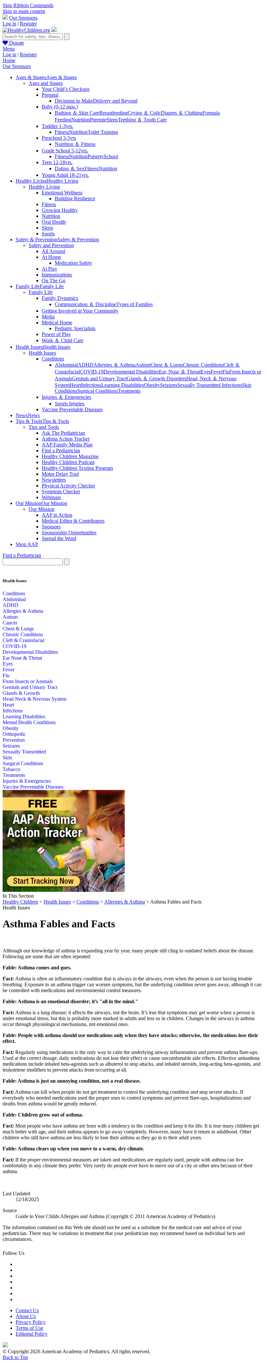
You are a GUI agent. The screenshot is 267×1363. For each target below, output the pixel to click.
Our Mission (41, 509)
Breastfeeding (113, 113)
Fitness (62, 132)
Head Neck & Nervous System (34, 699)
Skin (7, 757)
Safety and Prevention (51, 245)
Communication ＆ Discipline (85, 304)
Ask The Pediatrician (63, 433)
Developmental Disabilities (131, 371)
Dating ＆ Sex (69, 168)
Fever (216, 371)
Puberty (96, 156)
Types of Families (134, 304)
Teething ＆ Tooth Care (142, 119)
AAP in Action (57, 515)
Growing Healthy (60, 210)
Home (9, 60)
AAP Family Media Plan (67, 444)
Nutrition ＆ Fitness (75, 144)
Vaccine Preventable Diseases (72, 409)
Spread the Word (59, 538)
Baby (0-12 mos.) (60, 106)
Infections (91, 385)
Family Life (41, 292)
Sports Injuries (69, 403)
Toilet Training (103, 132)
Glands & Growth (21, 693)
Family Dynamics (60, 298)
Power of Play (56, 334)
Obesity (152, 385)
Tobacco (11, 769)
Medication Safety (73, 263)
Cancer (10, 622)
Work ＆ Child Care (62, 340)
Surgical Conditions (97, 391)
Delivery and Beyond (115, 101)
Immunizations (57, 274)
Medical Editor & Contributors (73, 521)
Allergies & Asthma (23, 611)
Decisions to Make (74, 101)
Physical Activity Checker (68, 485)
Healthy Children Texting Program (77, 468)
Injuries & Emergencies (27, 781)
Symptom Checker (61, 491)
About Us (26, 1316)
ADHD (85, 365)
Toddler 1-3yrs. (57, 126)
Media (48, 316)
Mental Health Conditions (29, 722)
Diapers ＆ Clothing (182, 113)
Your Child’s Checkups (66, 89)
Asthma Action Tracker (66, 439)
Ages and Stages (46, 83)
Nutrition (80, 119)
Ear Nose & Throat (22, 658)
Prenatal (50, 95)
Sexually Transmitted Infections (209, 385)
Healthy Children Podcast (68, 462)
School (111, 156)
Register (28, 23)
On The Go (53, 280)
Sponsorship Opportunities (69, 532)
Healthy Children (20, 902)
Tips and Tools (44, 427)
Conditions (53, 358)
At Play (49, 269)
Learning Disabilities (122, 385)
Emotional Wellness (62, 192)
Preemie (98, 119)
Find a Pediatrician (61, 450)
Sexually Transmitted (24, 751)
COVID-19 (92, 371)
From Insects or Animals (28, 681)
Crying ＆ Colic (144, 113)
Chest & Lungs (18, 628)
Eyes (206, 371)
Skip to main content (24, 11)
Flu (225, 371)
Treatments (129, 391)
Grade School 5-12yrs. (65, 150)
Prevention (14, 740)
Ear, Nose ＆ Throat (180, 371)
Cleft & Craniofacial (23, 640)
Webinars (51, 497)
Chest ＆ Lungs (166, 365)
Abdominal (66, 365)
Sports (48, 233)
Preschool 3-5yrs (59, 138)
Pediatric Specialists (75, 328)
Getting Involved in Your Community (80, 311)
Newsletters (54, 480)
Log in (9, 23)
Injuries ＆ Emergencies (66, 397)
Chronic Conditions (203, 365)
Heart (75, 385)
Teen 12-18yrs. (57, 162)
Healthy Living (44, 187)
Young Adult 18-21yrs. (65, 175)
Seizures (168, 385)
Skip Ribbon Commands (28, 5)
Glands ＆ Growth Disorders (156, 378)
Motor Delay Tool (60, 474)
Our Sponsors (23, 18)
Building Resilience (75, 198)
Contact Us (27, 1310)
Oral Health (54, 222)
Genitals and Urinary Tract (99, 378)
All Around (53, 251)
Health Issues (42, 353)
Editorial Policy (32, 1334)
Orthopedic (14, 734)
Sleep (112, 119)
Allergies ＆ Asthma (114, 365)
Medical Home (57, 322)
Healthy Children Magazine (70, 456)
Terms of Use (29, 1328)
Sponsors (51, 526)
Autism (142, 365)
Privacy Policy (31, 1322)
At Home (51, 257)
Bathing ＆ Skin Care (77, 113)
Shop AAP (27, 544)
